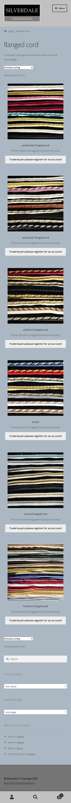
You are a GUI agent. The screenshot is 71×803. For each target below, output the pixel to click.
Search (35, 797)
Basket (54, 794)
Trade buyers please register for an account (35, 159)
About (21, 736)
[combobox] (35, 686)
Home (11, 31)
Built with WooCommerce (19, 783)
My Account (12, 797)
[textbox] (35, 686)
